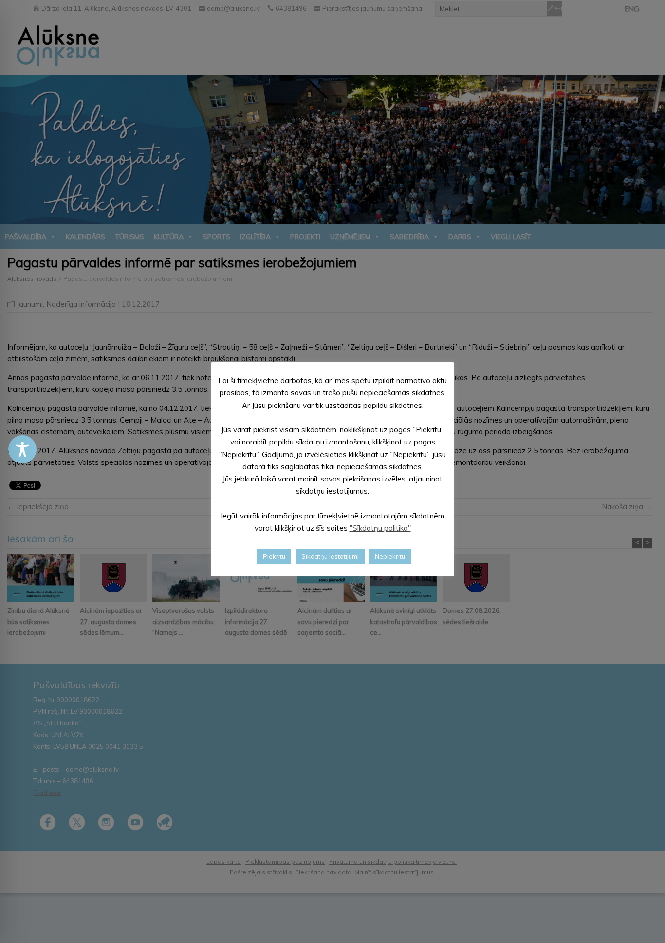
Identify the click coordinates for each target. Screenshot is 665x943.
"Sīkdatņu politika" (380, 528)
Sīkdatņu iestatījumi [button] (330, 556)
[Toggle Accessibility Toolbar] (22, 449)
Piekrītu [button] (274, 556)
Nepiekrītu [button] (390, 556)
